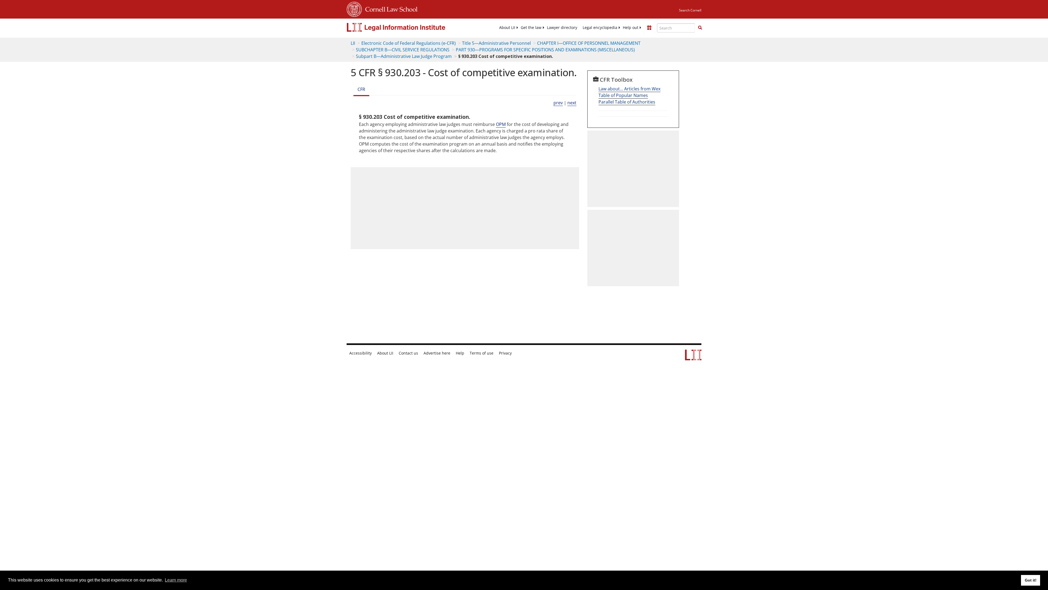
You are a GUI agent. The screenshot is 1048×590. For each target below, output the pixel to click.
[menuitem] (507, 27)
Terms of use (481, 353)
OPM (501, 124)
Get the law (531, 27)
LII (353, 43)
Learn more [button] (176, 580)
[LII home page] (693, 357)
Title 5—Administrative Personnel (496, 43)
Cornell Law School (390, 8)
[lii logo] (408, 27)
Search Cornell (690, 10)
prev (558, 103)
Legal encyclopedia (600, 27)
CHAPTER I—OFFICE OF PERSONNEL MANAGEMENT (589, 43)
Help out (630, 27)
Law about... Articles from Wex (629, 89)
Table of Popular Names (623, 95)
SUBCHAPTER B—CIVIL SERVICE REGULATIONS (402, 50)
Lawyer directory (562, 27)
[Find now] (700, 27)
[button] (700, 28)
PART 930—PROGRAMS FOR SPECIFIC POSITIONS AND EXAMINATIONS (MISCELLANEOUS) (545, 50)
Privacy (505, 353)
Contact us (408, 353)
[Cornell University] (354, 8)
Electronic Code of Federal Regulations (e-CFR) (408, 43)
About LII (507, 27)
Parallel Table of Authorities (627, 102)
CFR (361, 89)
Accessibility (360, 353)
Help (460, 353)
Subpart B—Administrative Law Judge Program (404, 56)
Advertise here (437, 353)
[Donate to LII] (649, 27)
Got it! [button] (1031, 580)
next (571, 103)
